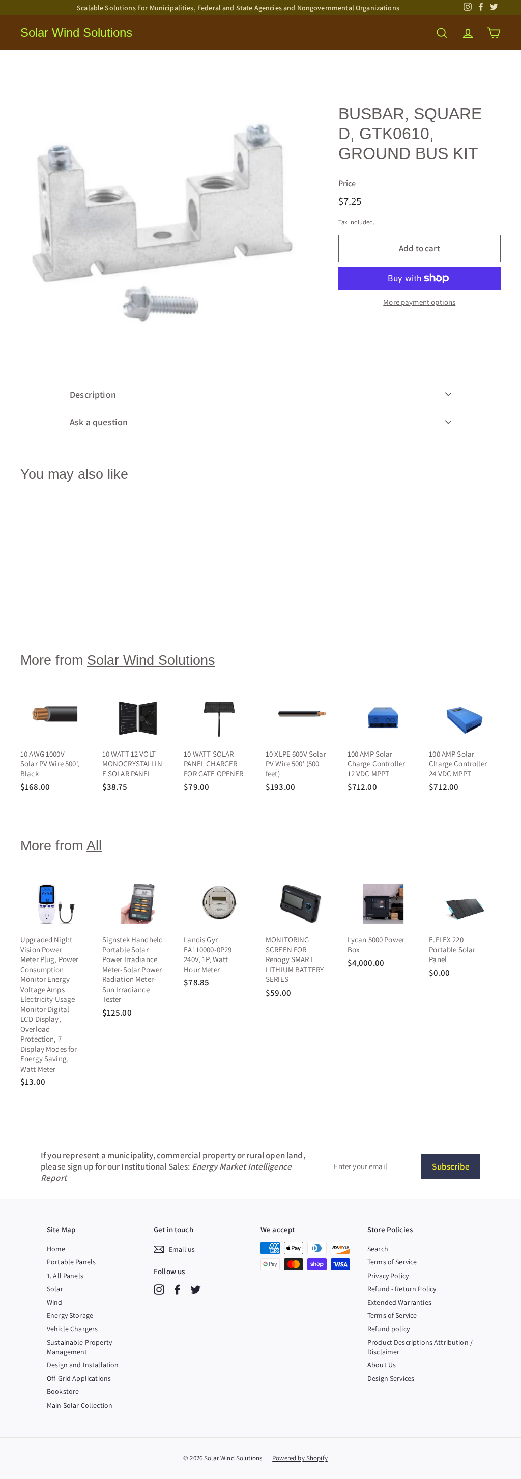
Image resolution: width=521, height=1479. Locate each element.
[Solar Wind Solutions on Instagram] (159, 1289)
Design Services (390, 1378)
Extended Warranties (399, 1302)
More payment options (419, 302)
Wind (55, 1302)
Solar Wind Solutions (76, 32)
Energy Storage (70, 1315)
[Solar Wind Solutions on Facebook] (177, 1289)
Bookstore (63, 1391)
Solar (55, 1288)
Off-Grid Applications (79, 1378)
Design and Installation (83, 1364)
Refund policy (388, 1328)
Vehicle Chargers (72, 1328)
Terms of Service (392, 1261)
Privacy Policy (388, 1275)
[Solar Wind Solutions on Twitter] (195, 1289)
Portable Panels (71, 1261)
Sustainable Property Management (79, 1347)
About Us (381, 1364)
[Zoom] (162, 218)
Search (377, 1248)
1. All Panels (65, 1275)
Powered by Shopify (300, 1458)
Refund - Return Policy (401, 1288)
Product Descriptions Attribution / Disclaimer (420, 1347)
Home (56, 1248)
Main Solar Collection (79, 1405)
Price (347, 183)
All (94, 845)
